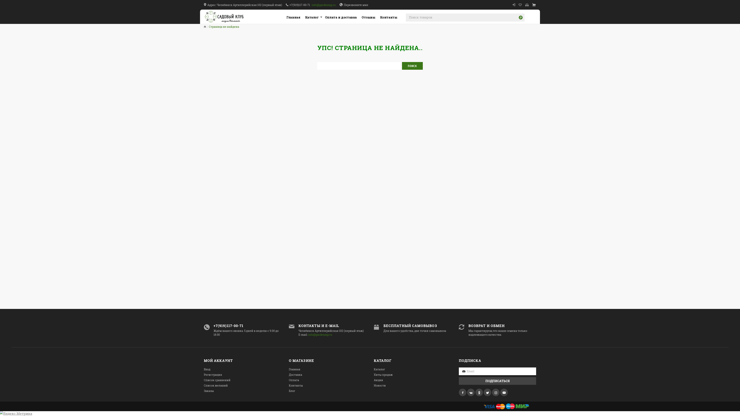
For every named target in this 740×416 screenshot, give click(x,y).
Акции (378, 380)
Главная (293, 17)
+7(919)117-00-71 (299, 5)
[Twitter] (487, 392)
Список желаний (216, 385)
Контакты (296, 385)
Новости (380, 385)
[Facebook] (462, 392)
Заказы (209, 391)
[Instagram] (496, 392)
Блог (292, 391)
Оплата (294, 380)
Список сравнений (217, 380)
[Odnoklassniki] (479, 392)
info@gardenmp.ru (324, 5)
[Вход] (513, 5)
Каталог (312, 17)
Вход (207, 369)
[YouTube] (504, 392)
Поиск (412, 66)
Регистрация (213, 375)
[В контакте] (471, 392)
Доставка (295, 375)
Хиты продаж (383, 375)
